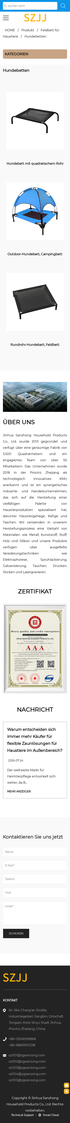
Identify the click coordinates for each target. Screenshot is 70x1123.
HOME (10, 30)
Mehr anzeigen (19, 791)
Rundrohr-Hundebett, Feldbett (35, 345)
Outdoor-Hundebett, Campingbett (35, 254)
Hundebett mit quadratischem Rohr (35, 163)
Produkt (27, 30)
